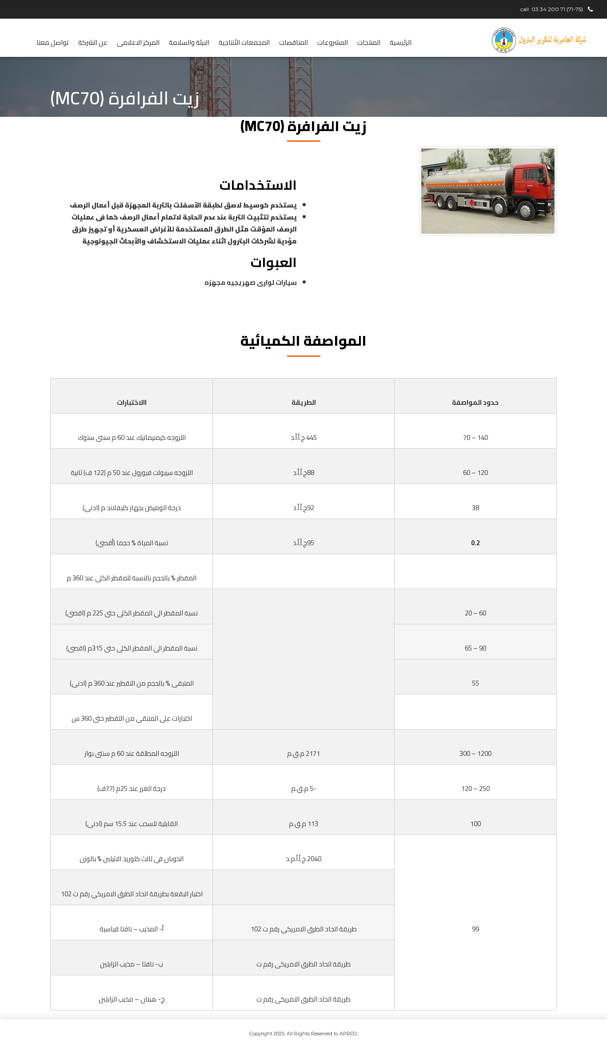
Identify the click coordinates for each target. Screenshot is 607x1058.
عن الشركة (93, 42)
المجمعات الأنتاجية (244, 42)
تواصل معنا (52, 42)
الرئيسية (400, 42)
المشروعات (332, 42)
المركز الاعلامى (138, 42)
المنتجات (368, 42)
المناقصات (293, 42)
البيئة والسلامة (189, 42)
